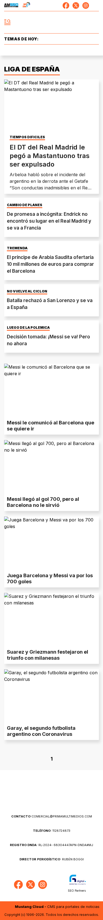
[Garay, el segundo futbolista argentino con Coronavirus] (51, 696)
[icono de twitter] (76, 5)
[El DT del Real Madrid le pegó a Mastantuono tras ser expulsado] (51, 106)
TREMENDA (17, 248)
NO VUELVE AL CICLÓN (27, 291)
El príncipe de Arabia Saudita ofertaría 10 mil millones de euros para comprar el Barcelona (50, 264)
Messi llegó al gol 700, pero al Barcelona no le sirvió (43, 502)
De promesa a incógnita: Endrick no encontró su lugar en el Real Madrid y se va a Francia (49, 221)
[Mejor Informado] (51, 22)
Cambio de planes (24, 205)
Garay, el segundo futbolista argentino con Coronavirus (41, 731)
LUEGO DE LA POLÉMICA (28, 327)
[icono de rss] (95, 5)
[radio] (11, 5)
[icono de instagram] (85, 5)
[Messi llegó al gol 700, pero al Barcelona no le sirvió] (51, 466)
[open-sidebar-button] (7, 22)
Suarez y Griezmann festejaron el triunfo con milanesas (47, 655)
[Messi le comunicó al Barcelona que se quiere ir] (51, 390)
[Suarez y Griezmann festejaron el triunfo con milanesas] (51, 619)
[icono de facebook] (66, 5)
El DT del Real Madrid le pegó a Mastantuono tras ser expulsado (50, 155)
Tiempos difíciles (27, 137)
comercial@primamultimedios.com (51, 816)
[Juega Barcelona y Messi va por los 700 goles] (51, 543)
